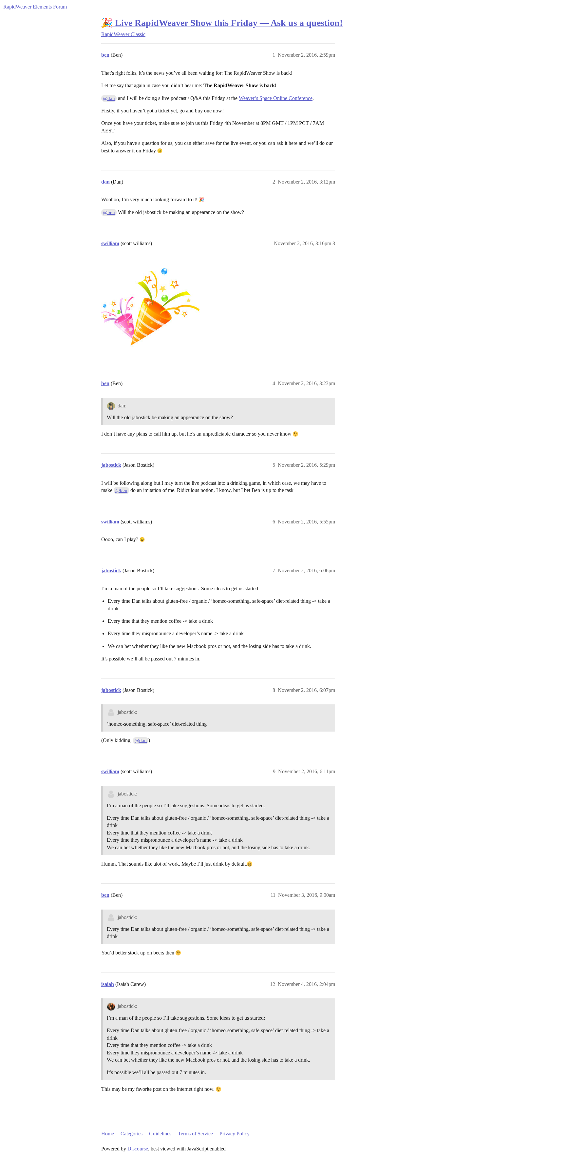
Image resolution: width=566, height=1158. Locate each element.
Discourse (137, 1148)
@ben (109, 212)
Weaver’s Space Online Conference (275, 98)
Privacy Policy (234, 1133)
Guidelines (160, 1133)
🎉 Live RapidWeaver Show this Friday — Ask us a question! (222, 23)
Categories (131, 1133)
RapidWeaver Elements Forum (35, 7)
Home (107, 1133)
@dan (109, 98)
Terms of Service (195, 1133)
